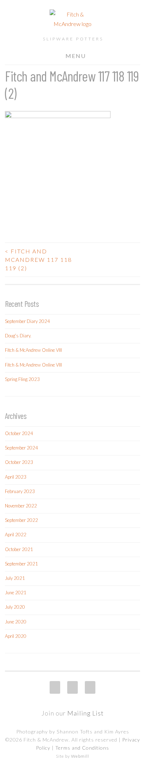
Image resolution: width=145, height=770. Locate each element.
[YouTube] (90, 687)
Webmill (80, 756)
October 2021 (19, 549)
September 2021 (21, 564)
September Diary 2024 (27, 321)
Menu (75, 55)
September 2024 (21, 448)
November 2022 (21, 506)
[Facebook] (72, 687)
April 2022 (15, 534)
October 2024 (19, 433)
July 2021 (15, 578)
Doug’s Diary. (18, 335)
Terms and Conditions (82, 748)
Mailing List (85, 713)
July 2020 (15, 607)
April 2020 (15, 636)
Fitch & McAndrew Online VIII (33, 350)
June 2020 (15, 622)
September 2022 (21, 520)
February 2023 (20, 491)
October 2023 (19, 462)
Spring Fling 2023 (22, 379)
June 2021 (15, 592)
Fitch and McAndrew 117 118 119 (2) (38, 259)
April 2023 (15, 477)
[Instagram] (55, 687)
